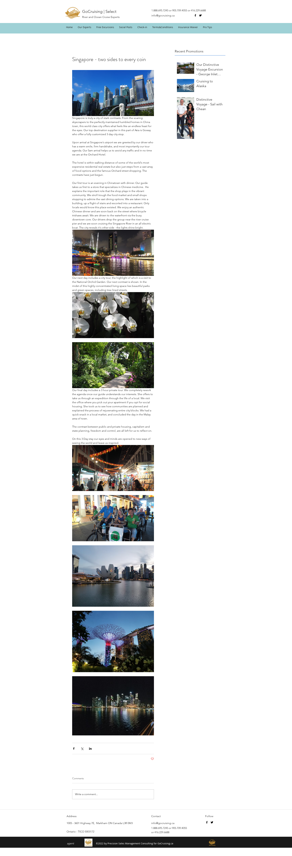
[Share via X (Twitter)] (82, 748)
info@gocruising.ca (163, 15)
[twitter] (200, 15)
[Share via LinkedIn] (90, 748)
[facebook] (195, 15)
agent (70, 843)
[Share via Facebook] (73, 748)
